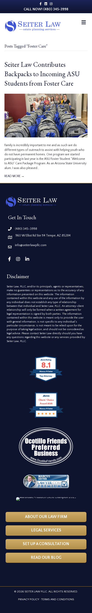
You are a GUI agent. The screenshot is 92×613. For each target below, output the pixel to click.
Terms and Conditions (57, 599)
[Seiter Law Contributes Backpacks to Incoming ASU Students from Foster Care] (46, 115)
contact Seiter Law (41, 333)
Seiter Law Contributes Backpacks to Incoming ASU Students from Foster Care (42, 74)
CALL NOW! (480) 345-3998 (46, 9)
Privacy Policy (28, 599)
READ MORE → (14, 176)
